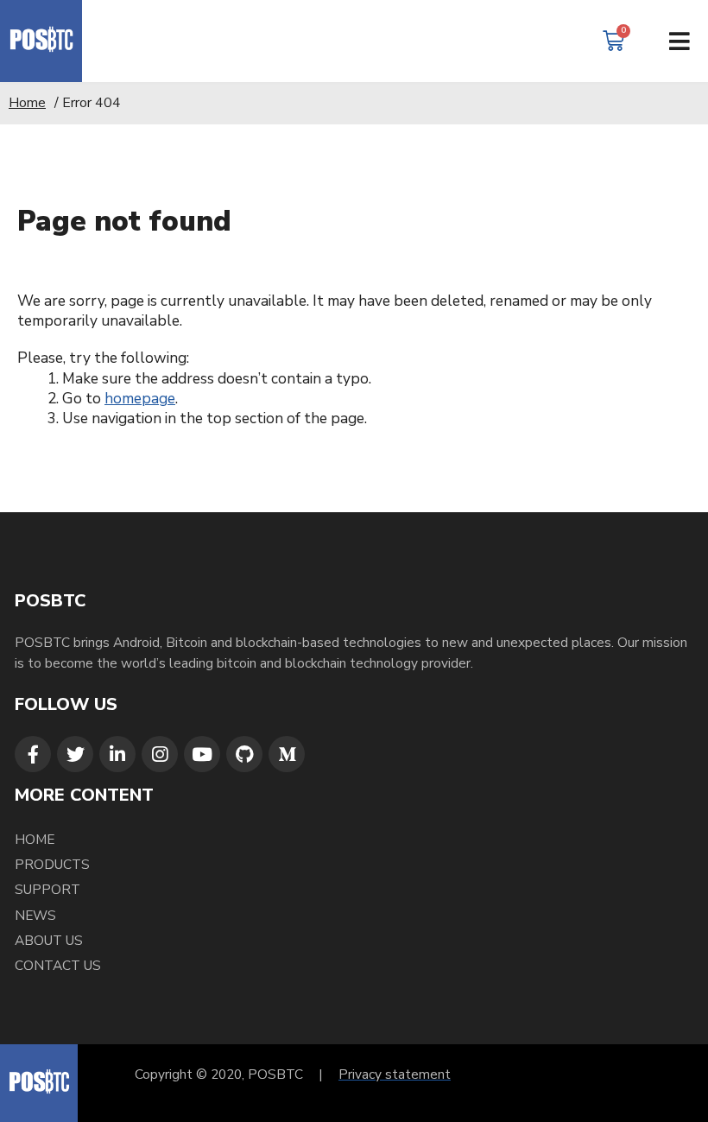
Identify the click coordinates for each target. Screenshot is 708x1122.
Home (27, 102)
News (35, 915)
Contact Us (58, 965)
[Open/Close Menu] (680, 41)
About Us (49, 940)
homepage (139, 398)
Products (52, 864)
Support (47, 889)
